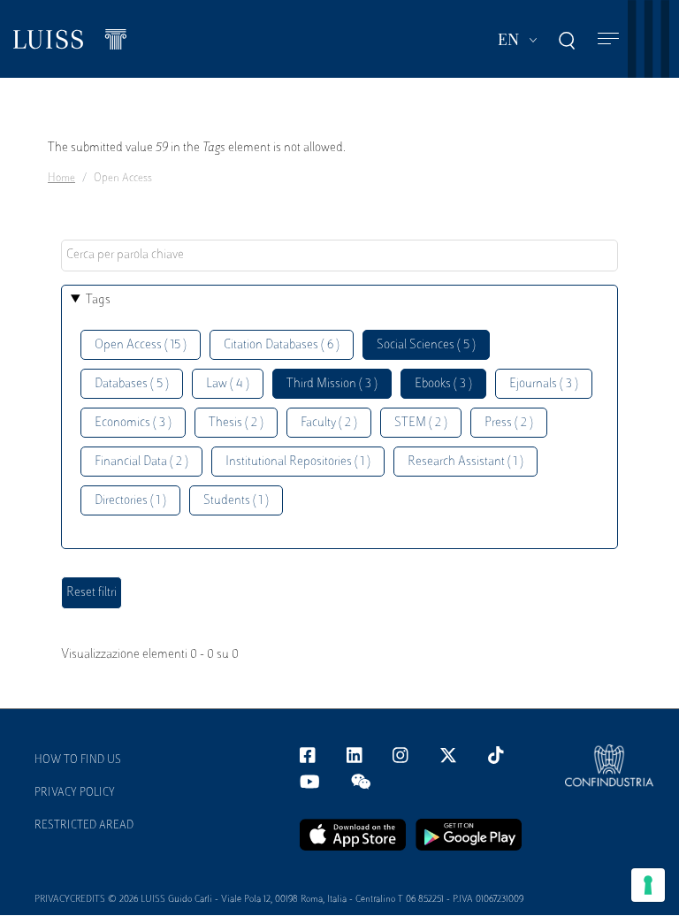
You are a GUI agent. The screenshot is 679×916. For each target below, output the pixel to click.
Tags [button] (98, 300)
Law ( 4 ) (227, 384)
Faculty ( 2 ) (329, 423)
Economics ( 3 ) (133, 423)
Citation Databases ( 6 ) (282, 345)
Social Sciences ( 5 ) (426, 345)
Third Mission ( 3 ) (332, 384)
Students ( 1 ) (236, 501)
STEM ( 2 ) (420, 423)
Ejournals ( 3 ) (543, 384)
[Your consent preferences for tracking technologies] (648, 885)
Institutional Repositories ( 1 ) (297, 462)
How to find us (77, 760)
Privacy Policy (74, 793)
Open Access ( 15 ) (141, 345)
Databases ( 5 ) (132, 384)
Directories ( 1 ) (130, 501)
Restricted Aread (84, 826)
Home (61, 178)
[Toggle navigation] (608, 39)
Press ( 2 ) (508, 423)
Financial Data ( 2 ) (141, 462)
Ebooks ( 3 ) (443, 384)
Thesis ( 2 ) (236, 423)
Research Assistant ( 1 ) (465, 462)
